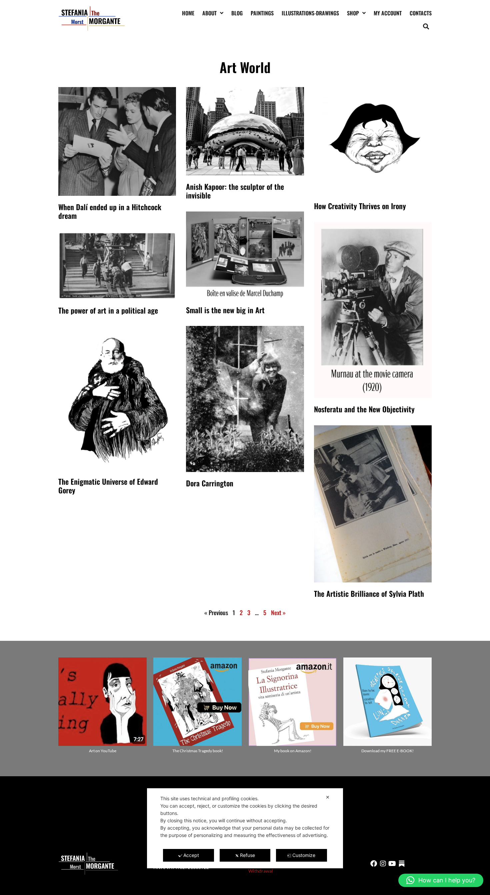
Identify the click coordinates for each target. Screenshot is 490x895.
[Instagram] (383, 863)
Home (188, 13)
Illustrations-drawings (310, 13)
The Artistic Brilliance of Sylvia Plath (369, 593)
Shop (353, 13)
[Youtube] (392, 863)
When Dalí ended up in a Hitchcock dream (109, 211)
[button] (426, 26)
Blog (237, 13)
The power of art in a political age (108, 310)
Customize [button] (303, 855)
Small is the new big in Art (225, 310)
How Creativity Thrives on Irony (360, 205)
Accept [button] (191, 855)
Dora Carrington (209, 483)
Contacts (421, 13)
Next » (278, 612)
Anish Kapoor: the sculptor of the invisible (235, 190)
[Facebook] (373, 863)
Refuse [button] (247, 855)
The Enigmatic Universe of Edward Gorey (108, 485)
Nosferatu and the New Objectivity (364, 409)
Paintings (262, 13)
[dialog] (245, 828)
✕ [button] (328, 797)
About (209, 13)
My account (388, 13)
